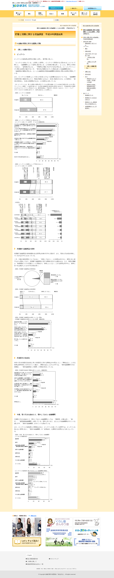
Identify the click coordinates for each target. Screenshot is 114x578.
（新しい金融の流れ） (91, 67)
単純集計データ (89, 95)
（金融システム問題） (91, 62)
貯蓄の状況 (88, 51)
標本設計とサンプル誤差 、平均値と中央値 (91, 80)
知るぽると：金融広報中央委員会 (28, 6)
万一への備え (73, 13)
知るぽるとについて (56, 8)
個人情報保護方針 (32, 558)
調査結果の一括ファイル (91, 44)
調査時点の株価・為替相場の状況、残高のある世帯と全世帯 (91, 87)
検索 (57, 20)
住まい (51, 13)
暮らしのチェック (84, 13)
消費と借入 (88, 71)
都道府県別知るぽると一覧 (35, 564)
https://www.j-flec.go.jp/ (71, 1)
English (30, 555)
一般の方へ (74, 8)
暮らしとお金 (19, 13)
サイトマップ (54, 558)
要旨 (86, 48)
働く (29, 13)
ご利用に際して (32, 561)
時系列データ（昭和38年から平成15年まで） (91, 103)
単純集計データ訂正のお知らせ (91, 98)
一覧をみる (33, 515)
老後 (62, 13)
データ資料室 (95, 13)
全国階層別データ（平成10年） (91, 107)
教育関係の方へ (92, 8)
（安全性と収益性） (91, 58)
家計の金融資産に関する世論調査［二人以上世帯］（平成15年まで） (91, 31)
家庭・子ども (40, 13)
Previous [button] (14, 528)
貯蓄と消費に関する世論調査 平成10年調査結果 (91, 38)
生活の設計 (88, 74)
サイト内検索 (21, 20)
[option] (17, 527)
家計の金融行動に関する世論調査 (91, 25)
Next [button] (40, 528)
